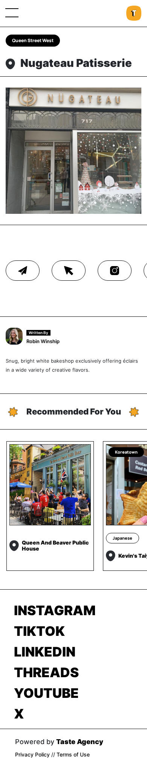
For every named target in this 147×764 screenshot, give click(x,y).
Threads (46, 672)
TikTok (39, 630)
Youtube (46, 692)
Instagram (55, 610)
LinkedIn (44, 651)
